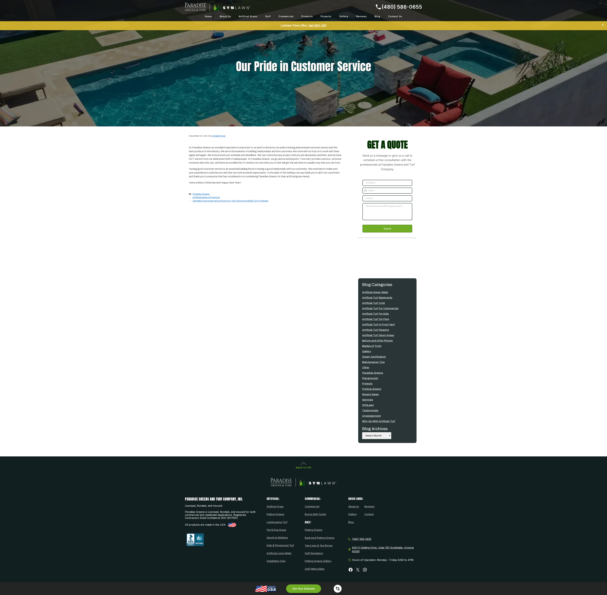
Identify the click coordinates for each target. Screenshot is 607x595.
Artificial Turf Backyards (377, 297)
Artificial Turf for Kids (375, 313)
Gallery (343, 16)
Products (307, 16)
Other (365, 367)
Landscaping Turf (277, 522)
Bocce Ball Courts (315, 514)
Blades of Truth (371, 346)
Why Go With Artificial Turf (378, 421)
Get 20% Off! (317, 25)
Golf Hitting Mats (314, 569)
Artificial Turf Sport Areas (378, 335)
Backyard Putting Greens (319, 537)
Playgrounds (370, 378)
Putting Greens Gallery (318, 561)
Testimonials (370, 410)
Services (367, 399)
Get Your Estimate (303, 588)
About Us (225, 16)
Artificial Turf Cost (373, 303)
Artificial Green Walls (375, 292)
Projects (326, 16)
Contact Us (395, 16)
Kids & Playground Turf (280, 545)
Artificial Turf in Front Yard (378, 324)
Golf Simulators (314, 553)
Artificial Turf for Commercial (380, 308)
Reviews (361, 16)
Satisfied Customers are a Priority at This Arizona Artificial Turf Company (230, 201)
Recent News (370, 394)
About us (353, 506)
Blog (377, 16)
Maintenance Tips (373, 362)
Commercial (286, 16)
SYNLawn (368, 405)
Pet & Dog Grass (276, 529)
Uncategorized (371, 415)
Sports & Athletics (277, 537)
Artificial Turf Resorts (375, 329)
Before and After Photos (377, 340)
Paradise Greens (201, 194)
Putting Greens (371, 389)
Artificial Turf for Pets (375, 319)
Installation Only (276, 561)
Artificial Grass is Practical (206, 197)
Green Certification (374, 356)
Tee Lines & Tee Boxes (318, 545)
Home (208, 16)
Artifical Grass (248, 16)
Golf (268, 16)
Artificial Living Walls (279, 553)
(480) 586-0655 (402, 7)
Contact (369, 514)
